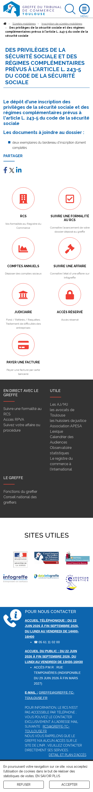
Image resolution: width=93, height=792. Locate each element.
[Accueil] (5, 23)
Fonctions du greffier (20, 491)
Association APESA (66, 426)
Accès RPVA (13, 419)
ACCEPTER (69, 784)
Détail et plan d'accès (67, 755)
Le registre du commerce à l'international (61, 463)
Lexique (56, 431)
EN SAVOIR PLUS (47, 776)
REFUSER (23, 784)
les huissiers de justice (68, 421)
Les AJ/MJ (59, 404)
